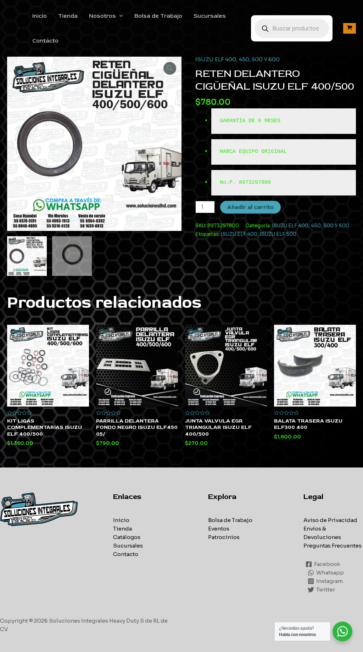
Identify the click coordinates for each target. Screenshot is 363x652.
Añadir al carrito (250, 207)
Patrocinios (224, 537)
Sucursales (210, 15)
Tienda (68, 15)
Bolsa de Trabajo (158, 15)
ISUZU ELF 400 (239, 234)
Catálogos (126, 537)
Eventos (218, 528)
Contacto (125, 554)
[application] (119, 16)
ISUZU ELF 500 (278, 234)
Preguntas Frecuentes (332, 545)
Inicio (39, 15)
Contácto (45, 40)
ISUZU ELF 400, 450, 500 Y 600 (237, 59)
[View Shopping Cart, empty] (349, 28)
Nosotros (102, 15)
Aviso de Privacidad (330, 520)
